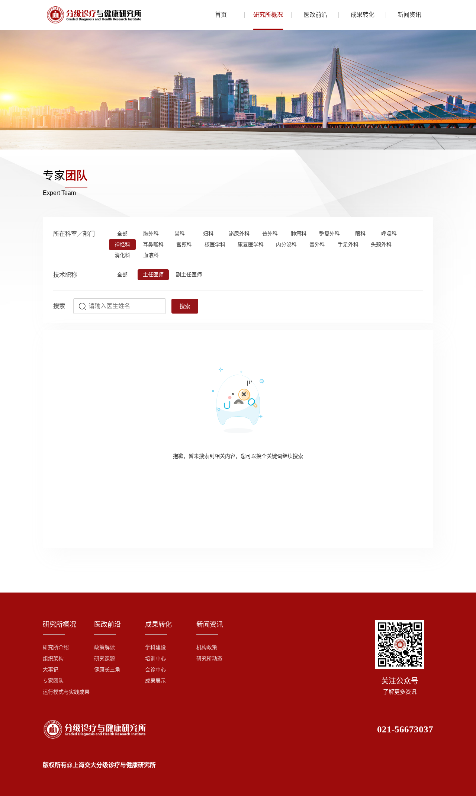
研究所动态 (209, 658)
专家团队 (53, 681)
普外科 (270, 234)
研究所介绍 (56, 647)
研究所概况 (268, 15)
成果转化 (362, 15)
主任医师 (153, 274)
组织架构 (53, 658)
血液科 (151, 255)
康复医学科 (251, 244)
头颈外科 (381, 244)
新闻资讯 (409, 15)
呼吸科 (389, 234)
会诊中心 (155, 670)
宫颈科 (184, 244)
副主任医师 (189, 274)
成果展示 (155, 681)
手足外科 (348, 244)
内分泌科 (286, 244)
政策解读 (104, 647)
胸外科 (151, 234)
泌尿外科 (239, 234)
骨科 (179, 234)
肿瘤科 (298, 234)
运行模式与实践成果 (66, 692)
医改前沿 (315, 15)
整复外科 (329, 234)
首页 (221, 15)
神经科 (122, 244)
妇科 (208, 234)
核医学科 (215, 244)
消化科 (122, 255)
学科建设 (155, 647)
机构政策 (206, 647)
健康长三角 (107, 670)
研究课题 (104, 658)
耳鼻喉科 (153, 244)
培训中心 (155, 658)
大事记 (50, 670)
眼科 (360, 234)
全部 (122, 234)
